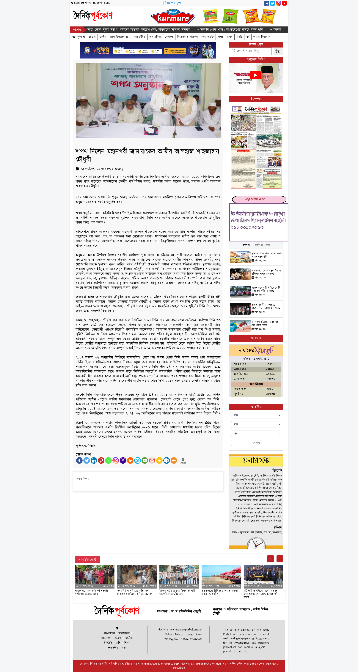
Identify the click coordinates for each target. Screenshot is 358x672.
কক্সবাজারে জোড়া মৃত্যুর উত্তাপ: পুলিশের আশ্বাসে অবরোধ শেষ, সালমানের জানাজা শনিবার (112, 29)
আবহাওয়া (106, 638)
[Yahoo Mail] (123, 460)
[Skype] (137, 460)
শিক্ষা (220, 37)
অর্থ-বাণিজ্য (155, 37)
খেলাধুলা (169, 37)
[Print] (130, 460)
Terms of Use (194, 634)
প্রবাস (230, 37)
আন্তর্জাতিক (140, 37)
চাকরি (239, 37)
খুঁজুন (278, 51)
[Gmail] (152, 460)
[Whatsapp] (108, 460)
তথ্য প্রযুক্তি (208, 37)
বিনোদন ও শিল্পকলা (187, 37)
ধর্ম (247, 37)
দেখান (256, 443)
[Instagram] (115, 460)
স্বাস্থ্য (124, 648)
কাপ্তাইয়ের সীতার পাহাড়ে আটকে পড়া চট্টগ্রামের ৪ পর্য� (266, 306)
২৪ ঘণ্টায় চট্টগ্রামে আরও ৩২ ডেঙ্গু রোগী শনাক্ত (265, 323)
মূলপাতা (80, 37)
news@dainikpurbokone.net (186, 630)
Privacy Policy (173, 634)
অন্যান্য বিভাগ (260, 37)
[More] (174, 460)
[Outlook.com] (166, 460)
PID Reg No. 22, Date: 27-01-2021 (183, 639)
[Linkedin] (94, 460)
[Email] (145, 460)
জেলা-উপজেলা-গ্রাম (120, 37)
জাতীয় (103, 37)
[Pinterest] (101, 460)
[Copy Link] (159, 460)
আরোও (255, 338)
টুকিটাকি (108, 643)
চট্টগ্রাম (92, 37)
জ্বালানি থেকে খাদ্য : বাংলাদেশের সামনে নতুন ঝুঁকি (209, 29)
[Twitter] (86, 460)
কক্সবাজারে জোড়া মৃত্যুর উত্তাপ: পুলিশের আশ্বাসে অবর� (266, 272)
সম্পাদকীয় (112, 648)
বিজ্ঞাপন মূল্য (173, 3)
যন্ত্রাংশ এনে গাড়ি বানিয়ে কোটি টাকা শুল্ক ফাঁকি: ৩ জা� (266, 289)
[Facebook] (79, 460)
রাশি (118, 643)
